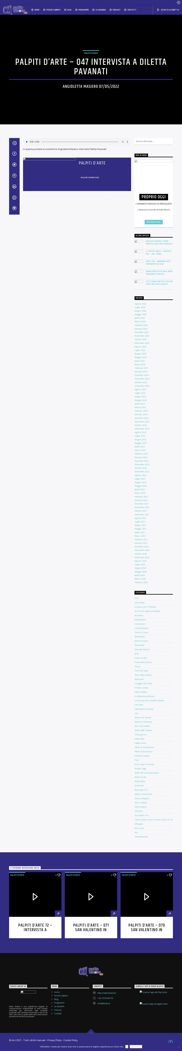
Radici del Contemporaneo (147, 772)
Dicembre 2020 (142, 546)
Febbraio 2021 (141, 539)
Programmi (83, 10)
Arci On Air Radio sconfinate (147, 611)
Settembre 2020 (142, 557)
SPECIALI (139, 811)
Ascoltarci (139, 615)
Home (37, 10)
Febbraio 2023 (141, 453)
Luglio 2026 (140, 307)
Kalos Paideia (141, 692)
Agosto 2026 (140, 303)
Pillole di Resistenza (144, 751)
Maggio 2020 (141, 571)
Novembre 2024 (142, 378)
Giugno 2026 (140, 310)
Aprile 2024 (140, 403)
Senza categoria (142, 798)
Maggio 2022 (141, 486)
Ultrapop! (139, 824)
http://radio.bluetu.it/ (107, 993)
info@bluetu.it (104, 1003)
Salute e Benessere (143, 794)
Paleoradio (139, 738)
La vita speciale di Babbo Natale (149, 700)
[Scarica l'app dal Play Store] (154, 995)
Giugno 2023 (140, 439)
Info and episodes (154, 222)
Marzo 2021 (140, 536)
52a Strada (139, 602)
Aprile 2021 (140, 532)
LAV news (139, 704)
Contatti (132, 10)
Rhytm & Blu (140, 777)
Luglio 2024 (140, 393)
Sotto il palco (141, 806)
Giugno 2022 (140, 482)
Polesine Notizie (142, 755)
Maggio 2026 (141, 314)
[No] (178, 1046)
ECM (137, 653)
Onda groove (141, 734)
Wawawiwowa (141, 836)
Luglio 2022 (140, 478)
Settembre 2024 (142, 386)
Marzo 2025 (140, 364)
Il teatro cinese (141, 687)
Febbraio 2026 (141, 325)
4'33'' (137, 598)
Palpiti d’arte (92, 163)
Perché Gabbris (53, 10)
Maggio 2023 (141, 443)
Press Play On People (144, 764)
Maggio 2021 (141, 528)
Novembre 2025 (142, 335)
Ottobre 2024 (141, 382)
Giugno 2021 (140, 525)
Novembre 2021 (142, 507)
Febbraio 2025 (141, 368)
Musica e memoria (143, 721)
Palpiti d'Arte (140, 743)
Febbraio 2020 (141, 582)
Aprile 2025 (140, 361)
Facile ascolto (141, 658)
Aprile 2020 (140, 575)
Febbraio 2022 (141, 496)
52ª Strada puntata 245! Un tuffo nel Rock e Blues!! (159, 283)
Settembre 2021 (142, 514)
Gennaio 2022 (141, 500)
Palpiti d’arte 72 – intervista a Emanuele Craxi (35, 930)
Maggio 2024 (141, 400)
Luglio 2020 (140, 564)
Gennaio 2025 (141, 371)
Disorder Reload (142, 649)
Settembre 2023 (142, 428)
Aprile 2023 (140, 446)
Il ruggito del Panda (143, 683)
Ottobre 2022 (141, 468)
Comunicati (140, 624)
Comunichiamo (141, 628)
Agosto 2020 (140, 561)
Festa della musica (143, 662)
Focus (137, 666)
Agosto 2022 (140, 475)
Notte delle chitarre (143, 730)
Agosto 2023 (140, 432)
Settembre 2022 (142, 471)
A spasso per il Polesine (145, 606)
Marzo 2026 (140, 321)
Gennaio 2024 (141, 414)
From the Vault (141, 670)
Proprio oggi (140, 768)
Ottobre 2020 (141, 553)
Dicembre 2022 (142, 461)
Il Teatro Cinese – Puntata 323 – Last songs (158, 252)
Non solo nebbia (142, 726)
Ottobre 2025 (141, 339)
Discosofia (139, 645)
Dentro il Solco (141, 641)
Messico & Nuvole (143, 717)
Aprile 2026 (140, 318)
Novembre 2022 (142, 464)
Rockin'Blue (140, 781)
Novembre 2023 (142, 421)
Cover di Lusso (141, 632)
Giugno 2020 (140, 568)
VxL (136, 832)
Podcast (117, 10)
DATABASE (140, 636)
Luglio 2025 (140, 350)
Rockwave (139, 785)
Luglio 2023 (140, 435)
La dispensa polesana (144, 696)
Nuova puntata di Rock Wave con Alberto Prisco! (159, 272)
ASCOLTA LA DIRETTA (169, 10)
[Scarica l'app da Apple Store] (154, 1006)
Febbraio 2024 (141, 410)
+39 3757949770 (105, 998)
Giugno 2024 (140, 396)
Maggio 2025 (141, 357)
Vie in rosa (139, 828)
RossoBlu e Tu (141, 789)
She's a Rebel (141, 802)
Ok (127, 1046)
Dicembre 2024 (142, 375)
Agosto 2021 (140, 518)
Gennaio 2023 (141, 457)
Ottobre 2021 (141, 510)
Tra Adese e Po (142, 815)
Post (137, 760)
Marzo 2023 (140, 450)
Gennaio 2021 (141, 543)
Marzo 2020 (140, 578)
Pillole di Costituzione (144, 747)
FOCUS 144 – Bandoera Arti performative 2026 (158, 262)
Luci (136, 713)
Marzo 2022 (140, 493)
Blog (69, 10)
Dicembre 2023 (142, 418)
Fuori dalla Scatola (143, 675)
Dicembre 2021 (142, 503)
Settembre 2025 (142, 343)
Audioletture (140, 619)
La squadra (101, 10)
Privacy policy (136, 1046)
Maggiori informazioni (90, 177)
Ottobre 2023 (141, 425)
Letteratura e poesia (144, 709)
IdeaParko (139, 679)
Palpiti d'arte (91, 53)
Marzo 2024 (140, 407)
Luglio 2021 (140, 521)
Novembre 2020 (142, 550)
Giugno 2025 (140, 353)
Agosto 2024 (140, 389)
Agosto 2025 (140, 346)
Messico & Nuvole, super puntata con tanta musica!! (159, 242)
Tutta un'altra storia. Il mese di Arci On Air (154, 819)
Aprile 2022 (140, 489)
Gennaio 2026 (141, 328)
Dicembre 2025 (142, 332)
